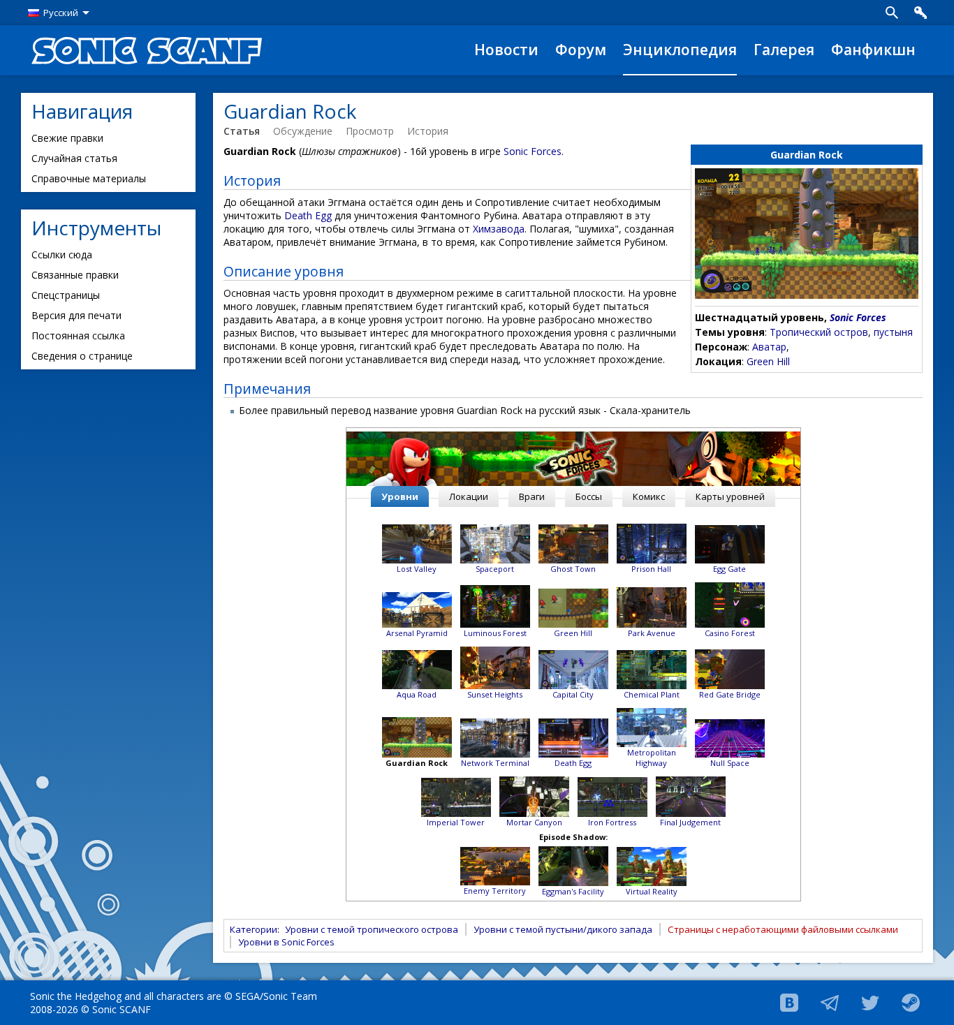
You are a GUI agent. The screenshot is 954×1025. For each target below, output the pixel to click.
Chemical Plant (652, 694)
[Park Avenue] (652, 606)
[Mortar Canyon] (534, 795)
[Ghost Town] (573, 543)
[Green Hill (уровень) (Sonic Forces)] (573, 607)
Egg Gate (729, 568)
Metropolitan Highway (651, 757)
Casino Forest (730, 633)
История (427, 131)
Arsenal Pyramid (417, 633)
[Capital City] (573, 668)
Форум (580, 49)
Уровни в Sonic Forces (286, 942)
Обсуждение (302, 131)
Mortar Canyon (534, 822)
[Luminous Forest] (495, 605)
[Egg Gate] (730, 543)
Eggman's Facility (573, 891)
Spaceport (495, 568)
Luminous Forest (495, 633)
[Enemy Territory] (495, 865)
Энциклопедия (680, 49)
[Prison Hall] (652, 543)
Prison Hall (651, 568)
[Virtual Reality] (652, 865)
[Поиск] (891, 12)
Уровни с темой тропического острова (371, 929)
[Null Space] (730, 737)
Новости (506, 49)
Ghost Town (573, 568)
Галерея (784, 49)
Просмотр (370, 131)
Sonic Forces (858, 317)
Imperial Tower (456, 822)
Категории (253, 929)
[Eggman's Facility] (573, 865)
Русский (60, 12)
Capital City (573, 694)
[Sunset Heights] (495, 667)
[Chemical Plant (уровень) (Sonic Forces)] (652, 668)
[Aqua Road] (417, 668)
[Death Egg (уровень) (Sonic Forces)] (573, 737)
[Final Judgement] (691, 795)
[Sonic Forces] (573, 459)
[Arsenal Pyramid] (417, 609)
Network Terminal (495, 763)
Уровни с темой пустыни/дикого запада (563, 929)
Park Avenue (651, 633)
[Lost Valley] (417, 543)
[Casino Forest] (730, 604)
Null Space (729, 763)
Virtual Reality (651, 891)
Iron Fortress (612, 822)
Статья (241, 131)
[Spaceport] (495, 543)
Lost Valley (416, 568)
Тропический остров (819, 332)
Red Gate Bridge (730, 694)
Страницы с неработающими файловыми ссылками (783, 929)
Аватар (769, 346)
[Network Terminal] (495, 737)
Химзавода (498, 228)
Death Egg (308, 215)
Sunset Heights (494, 694)
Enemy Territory (495, 890)
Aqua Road (416, 694)
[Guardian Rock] (417, 736)
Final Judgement (690, 822)
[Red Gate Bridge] (730, 668)
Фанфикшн (873, 49)
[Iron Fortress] (612, 796)
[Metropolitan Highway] (652, 726)
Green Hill (768, 361)
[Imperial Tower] (456, 796)
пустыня (893, 332)
